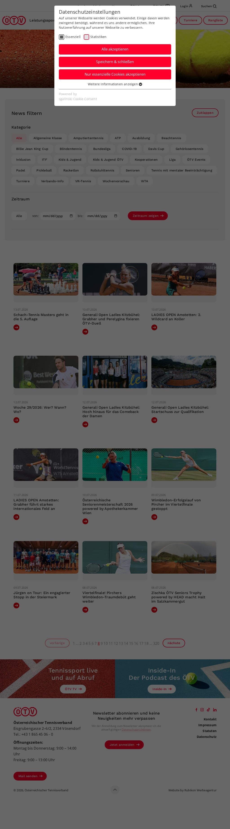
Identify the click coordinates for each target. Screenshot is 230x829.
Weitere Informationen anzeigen (113, 84)
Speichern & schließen (115, 61)
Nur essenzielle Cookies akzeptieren (115, 74)
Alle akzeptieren (115, 49)
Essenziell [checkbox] (73, 37)
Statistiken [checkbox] (98, 37)
